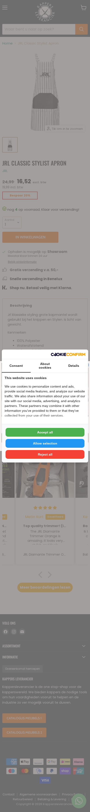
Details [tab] (73, 365)
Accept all (45, 432)
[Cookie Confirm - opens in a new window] (68, 354)
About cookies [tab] (45, 365)
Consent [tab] (16, 365)
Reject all (45, 454)
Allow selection (45, 443)
